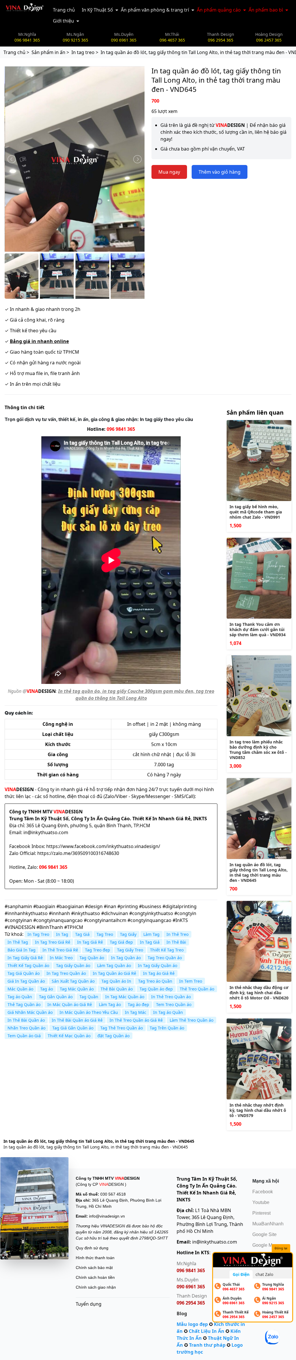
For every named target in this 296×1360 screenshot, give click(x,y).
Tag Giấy (128, 934)
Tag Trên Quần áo (167, 1028)
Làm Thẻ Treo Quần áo (191, 1020)
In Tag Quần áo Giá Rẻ (114, 973)
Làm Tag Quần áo (114, 965)
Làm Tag (151, 934)
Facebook (262, 1191)
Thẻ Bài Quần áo (117, 989)
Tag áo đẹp (138, 1004)
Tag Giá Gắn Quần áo (72, 1028)
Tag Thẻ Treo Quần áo (121, 1028)
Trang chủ (64, 10)
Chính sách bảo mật (94, 1267)
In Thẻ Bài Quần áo (26, 1020)
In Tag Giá (150, 942)
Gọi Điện (241, 1274)
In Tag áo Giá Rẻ (159, 973)
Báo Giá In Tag (22, 950)
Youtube (260, 1202)
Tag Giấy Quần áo (73, 965)
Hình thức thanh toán (95, 1257)
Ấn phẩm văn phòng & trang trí (155, 10)
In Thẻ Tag (18, 942)
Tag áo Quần (20, 996)
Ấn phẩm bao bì (266, 10)
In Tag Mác (135, 1012)
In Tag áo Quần (168, 1012)
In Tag (62, 934)
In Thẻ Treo (177, 934)
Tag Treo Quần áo (165, 957)
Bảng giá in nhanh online (39, 341)
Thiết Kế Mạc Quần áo (69, 1035)
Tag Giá (82, 934)
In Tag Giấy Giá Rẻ (25, 957)
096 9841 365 (121, 429)
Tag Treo (105, 934)
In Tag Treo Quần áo (66, 973)
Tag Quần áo (91, 957)
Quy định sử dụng (92, 1248)
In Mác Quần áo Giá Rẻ (69, 1004)
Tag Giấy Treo (130, 950)
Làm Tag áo (110, 1004)
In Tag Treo (38, 934)
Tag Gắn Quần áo (56, 996)
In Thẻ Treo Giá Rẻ (60, 950)
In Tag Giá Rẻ (90, 942)
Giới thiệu (63, 21)
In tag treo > (84, 52)
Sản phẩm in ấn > (50, 52)
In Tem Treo (190, 981)
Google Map (265, 1245)
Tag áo (46, 989)
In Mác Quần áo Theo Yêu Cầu (89, 1012)
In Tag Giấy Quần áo (157, 965)
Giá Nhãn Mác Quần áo (30, 1012)
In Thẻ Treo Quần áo (171, 996)
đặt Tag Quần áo (113, 1035)
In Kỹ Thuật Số (97, 10)
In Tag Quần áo (126, 957)
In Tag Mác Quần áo (124, 996)
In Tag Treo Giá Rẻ (52, 942)
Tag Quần (88, 996)
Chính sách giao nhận (96, 1287)
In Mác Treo (61, 957)
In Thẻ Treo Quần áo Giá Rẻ (136, 1020)
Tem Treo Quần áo (173, 1004)
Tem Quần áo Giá (24, 1035)
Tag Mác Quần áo (77, 989)
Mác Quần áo (20, 989)
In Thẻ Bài (176, 942)
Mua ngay (169, 172)
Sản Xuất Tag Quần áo (73, 981)
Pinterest (261, 1213)
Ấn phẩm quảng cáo (219, 10)
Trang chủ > (16, 52)
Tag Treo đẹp (97, 950)
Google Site (264, 1234)
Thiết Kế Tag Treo (167, 950)
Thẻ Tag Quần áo (24, 1004)
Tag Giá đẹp (121, 942)
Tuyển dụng (88, 1304)
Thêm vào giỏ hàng (219, 172)
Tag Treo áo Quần (155, 981)
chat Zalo (264, 1274)
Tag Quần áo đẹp (156, 989)
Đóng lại (281, 1248)
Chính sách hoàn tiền (95, 1277)
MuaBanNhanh (268, 1223)
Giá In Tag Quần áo (26, 981)
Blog (182, 1313)
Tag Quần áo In (116, 981)
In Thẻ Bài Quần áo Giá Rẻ (77, 1020)
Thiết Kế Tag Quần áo (28, 965)
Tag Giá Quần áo (24, 973)
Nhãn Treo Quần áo (26, 1028)
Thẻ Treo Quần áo (197, 989)
